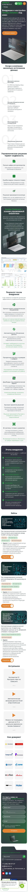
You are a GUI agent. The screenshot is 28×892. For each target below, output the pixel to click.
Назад (5, 7)
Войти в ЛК (19, 3)
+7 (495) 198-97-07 (8, 864)
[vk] (10, 873)
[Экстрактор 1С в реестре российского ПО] (14, 880)
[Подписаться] (24, 856)
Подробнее (6, 557)
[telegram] (6, 873)
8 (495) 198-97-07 (7, 4)
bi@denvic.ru (7, 866)
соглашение (18, 859)
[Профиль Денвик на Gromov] (6, 880)
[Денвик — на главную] (5, 2)
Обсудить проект (10, 33)
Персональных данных (10, 826)
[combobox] (4, 812)
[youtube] (3, 873)
